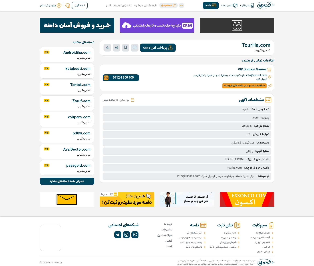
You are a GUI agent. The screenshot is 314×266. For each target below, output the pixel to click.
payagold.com (78, 166)
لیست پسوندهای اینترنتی (190, 237)
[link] (67, 5)
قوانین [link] (168, 241)
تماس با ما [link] (167, 230)
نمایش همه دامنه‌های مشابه (67, 181)
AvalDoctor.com (76, 149)
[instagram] (126, 234)
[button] (168, 5)
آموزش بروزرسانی (228, 242)
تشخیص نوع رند (122, 5)
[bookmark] (125, 48)
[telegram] (117, 234)
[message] (134, 48)
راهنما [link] (169, 247)
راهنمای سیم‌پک (228, 237)
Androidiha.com (76, 53)
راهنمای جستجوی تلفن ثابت (223, 247)
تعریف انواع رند (263, 233)
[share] (116, 48)
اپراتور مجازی (263, 251)
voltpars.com (79, 117)
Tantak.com (80, 85)
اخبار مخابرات (230, 233)
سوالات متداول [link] (164, 235)
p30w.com (81, 133)
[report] (107, 48)
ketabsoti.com (77, 69)
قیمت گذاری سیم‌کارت (145, 5)
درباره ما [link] (168, 224)
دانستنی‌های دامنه (194, 247)
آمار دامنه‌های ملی (194, 233)
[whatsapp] (134, 234)
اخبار (108, 5)
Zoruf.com (81, 101)
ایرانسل (266, 247)
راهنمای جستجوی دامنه (191, 242)
